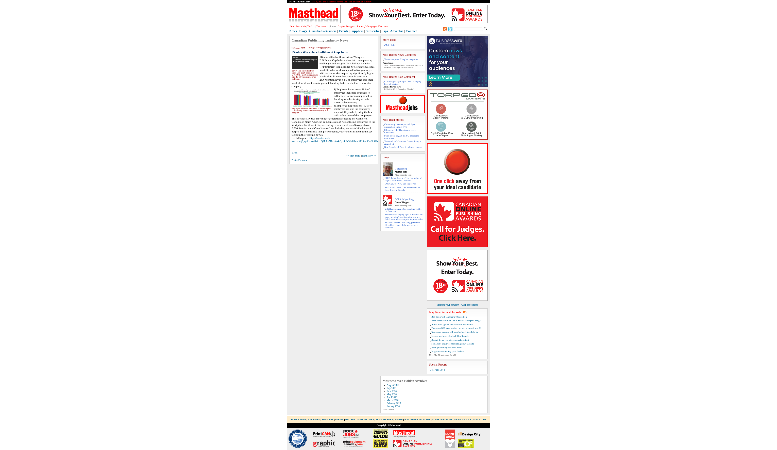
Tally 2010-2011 (437, 370)
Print (393, 45)
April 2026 (392, 397)
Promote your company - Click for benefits (457, 304)
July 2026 (391, 388)
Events (343, 31)
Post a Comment (299, 160)
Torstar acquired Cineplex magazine (401, 59)
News (293, 31)
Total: (310, 26)
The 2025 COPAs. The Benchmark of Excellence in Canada (402, 188)
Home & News (299, 419)
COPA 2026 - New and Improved (400, 183)
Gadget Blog (401, 168)
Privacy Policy (462, 419)
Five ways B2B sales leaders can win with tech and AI (456, 328)
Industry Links (365, 419)
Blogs (303, 31)
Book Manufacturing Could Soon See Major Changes (456, 320)
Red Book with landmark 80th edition (449, 317)
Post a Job (301, 26)
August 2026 (393, 385)
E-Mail (386, 45)
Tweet (294, 152)
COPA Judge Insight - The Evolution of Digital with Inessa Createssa (403, 179)
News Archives (384, 419)
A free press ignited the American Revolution (452, 324)
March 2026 (392, 400)
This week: (322, 26)
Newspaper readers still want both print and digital (454, 332)
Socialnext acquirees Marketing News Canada (452, 343)
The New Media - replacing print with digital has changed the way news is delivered (402, 225)
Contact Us (479, 419)
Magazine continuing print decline (447, 351)
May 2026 (392, 394)
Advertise (396, 31)
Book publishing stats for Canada (446, 347)
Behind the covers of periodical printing (450, 340)
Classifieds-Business (322, 31)
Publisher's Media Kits (417, 419)
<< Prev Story (353, 155)
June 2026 (392, 391)
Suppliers (356, 31)
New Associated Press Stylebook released (403, 147)
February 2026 (394, 403)
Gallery (350, 419)
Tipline (399, 419)
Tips (385, 31)
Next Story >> (369, 155)
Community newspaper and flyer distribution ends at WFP (399, 125)
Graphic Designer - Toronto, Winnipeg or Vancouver (363, 26)
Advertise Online (442, 419)
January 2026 (393, 406)
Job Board (314, 419)
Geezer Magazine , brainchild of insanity (450, 336)
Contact (411, 31)
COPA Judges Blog (404, 199)
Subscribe (372, 31)
